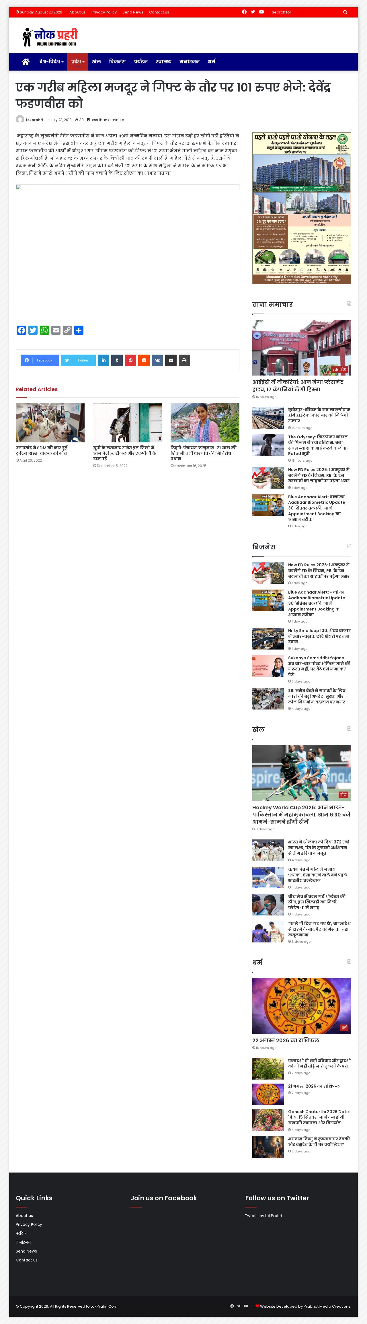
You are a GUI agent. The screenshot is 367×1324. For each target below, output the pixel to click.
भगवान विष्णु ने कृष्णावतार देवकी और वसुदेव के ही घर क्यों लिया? (319, 1142)
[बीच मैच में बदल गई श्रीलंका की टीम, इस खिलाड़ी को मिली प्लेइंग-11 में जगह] (268, 904)
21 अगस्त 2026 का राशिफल (314, 1086)
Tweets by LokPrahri (263, 1215)
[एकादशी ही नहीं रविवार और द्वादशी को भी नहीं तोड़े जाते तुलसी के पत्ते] (268, 1069)
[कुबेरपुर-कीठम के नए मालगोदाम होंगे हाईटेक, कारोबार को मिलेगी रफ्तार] (268, 418)
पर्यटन (141, 62)
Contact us (159, 12)
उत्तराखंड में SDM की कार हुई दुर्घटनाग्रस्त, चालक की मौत (41, 450)
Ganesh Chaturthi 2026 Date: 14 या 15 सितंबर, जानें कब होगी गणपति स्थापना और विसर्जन (319, 1117)
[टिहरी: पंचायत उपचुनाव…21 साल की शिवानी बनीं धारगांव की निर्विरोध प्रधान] (205, 422)
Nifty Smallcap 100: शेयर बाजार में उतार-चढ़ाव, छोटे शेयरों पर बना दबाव (319, 636)
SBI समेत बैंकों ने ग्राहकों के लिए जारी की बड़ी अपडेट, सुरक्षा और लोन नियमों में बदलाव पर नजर (316, 696)
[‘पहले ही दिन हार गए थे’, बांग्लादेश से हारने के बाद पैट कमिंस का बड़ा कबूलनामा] (268, 931)
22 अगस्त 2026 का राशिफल (285, 1040)
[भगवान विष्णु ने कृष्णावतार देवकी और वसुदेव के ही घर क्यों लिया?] (268, 1147)
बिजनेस (117, 62)
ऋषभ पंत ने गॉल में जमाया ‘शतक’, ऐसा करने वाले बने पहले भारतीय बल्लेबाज (317, 874)
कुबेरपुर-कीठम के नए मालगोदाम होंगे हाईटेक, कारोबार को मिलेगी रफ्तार (319, 415)
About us (77, 12)
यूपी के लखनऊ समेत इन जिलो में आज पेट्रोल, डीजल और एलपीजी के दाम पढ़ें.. (124, 453)
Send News (132, 12)
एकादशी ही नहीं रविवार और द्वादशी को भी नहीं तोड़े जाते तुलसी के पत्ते (319, 1063)
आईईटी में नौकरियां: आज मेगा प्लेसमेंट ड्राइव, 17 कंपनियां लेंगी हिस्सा (297, 385)
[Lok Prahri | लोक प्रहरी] (52, 37)
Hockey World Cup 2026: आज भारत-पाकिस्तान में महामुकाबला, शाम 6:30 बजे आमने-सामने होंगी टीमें (301, 814)
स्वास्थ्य (163, 62)
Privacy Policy (104, 12)
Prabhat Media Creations (327, 1306)
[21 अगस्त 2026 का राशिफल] (268, 1094)
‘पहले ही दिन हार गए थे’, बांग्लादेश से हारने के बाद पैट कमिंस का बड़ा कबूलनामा (319, 929)
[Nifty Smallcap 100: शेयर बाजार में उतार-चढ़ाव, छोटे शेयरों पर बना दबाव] (268, 639)
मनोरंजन (189, 62)
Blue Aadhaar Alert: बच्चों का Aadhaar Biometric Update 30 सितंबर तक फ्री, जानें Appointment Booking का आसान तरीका (316, 508)
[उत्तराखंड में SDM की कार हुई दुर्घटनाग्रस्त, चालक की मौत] (50, 422)
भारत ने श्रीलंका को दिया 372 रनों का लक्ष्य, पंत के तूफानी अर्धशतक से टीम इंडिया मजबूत (318, 847)
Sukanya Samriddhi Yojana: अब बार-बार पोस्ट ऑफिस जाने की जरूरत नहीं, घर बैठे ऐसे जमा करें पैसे (319, 666)
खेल (96, 62)
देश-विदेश (50, 62)
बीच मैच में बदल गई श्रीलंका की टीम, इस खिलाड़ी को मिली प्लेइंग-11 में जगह (316, 902)
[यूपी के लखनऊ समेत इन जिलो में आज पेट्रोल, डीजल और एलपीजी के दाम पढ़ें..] (127, 422)
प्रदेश (76, 62)
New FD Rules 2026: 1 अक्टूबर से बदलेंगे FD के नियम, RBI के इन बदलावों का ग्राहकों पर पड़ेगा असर (319, 475)
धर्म (211, 62)
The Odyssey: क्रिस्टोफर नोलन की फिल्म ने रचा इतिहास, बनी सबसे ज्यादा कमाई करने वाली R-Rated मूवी (318, 445)
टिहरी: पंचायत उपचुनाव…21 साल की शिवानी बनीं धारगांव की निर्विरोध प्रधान (204, 453)
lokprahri (34, 119)
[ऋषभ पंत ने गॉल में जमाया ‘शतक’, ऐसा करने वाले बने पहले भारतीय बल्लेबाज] (268, 877)
